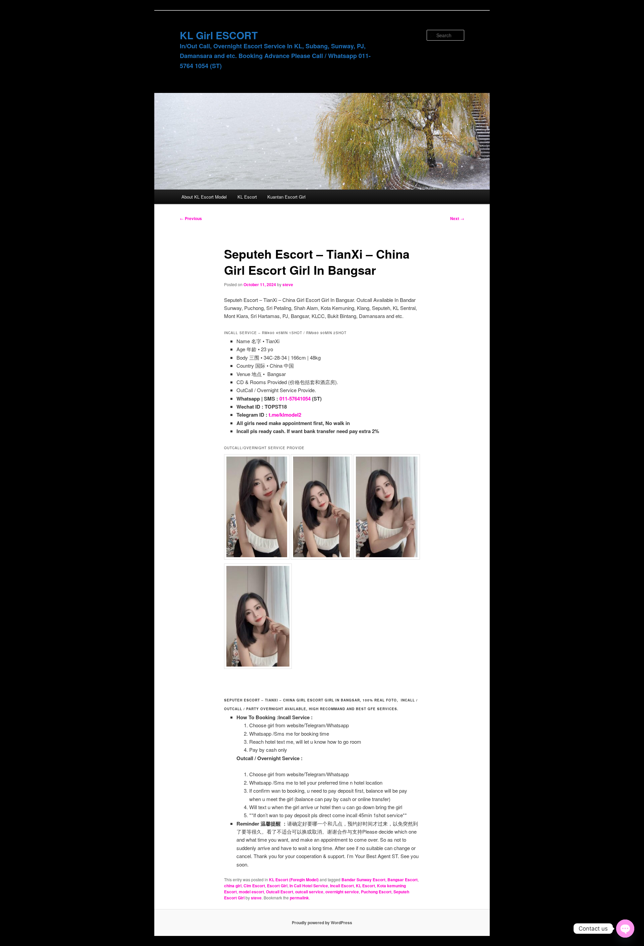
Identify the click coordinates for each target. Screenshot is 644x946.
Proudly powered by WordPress (322, 922)
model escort (251, 892)
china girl (232, 886)
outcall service (309, 892)
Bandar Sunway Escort (363, 880)
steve (287, 284)
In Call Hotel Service (308, 886)
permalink (299, 898)
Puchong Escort (376, 892)
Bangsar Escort (402, 880)
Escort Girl (277, 886)
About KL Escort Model (204, 197)
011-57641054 (295, 398)
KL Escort (247, 197)
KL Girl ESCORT (219, 35)
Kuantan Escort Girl (286, 197)
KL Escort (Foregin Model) (294, 880)
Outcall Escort (279, 892)
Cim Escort (254, 886)
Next (457, 218)
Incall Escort (342, 886)
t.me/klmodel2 (285, 414)
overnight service (342, 892)
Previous (191, 218)
